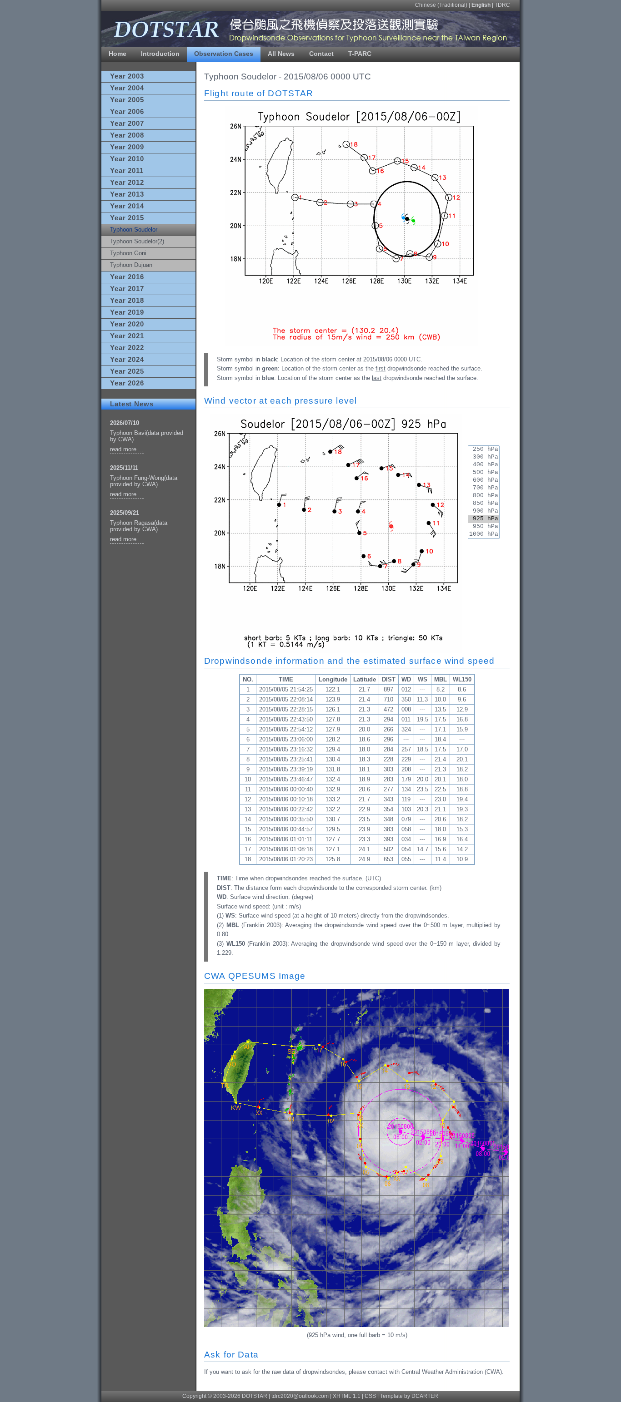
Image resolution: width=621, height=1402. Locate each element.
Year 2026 (127, 383)
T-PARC (359, 53)
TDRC (502, 5)
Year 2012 (127, 182)
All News (281, 53)
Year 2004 (127, 88)
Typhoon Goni (128, 253)
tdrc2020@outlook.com (300, 1396)
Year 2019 (127, 312)
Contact (321, 53)
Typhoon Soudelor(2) (137, 241)
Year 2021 (127, 336)
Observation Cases (223, 53)
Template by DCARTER (409, 1396)
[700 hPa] (483, 488)
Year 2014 (127, 206)
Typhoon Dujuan (131, 265)
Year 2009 (127, 147)
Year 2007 (127, 123)
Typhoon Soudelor (133, 229)
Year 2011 (127, 170)
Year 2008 (127, 135)
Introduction (160, 53)
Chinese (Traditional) (441, 5)
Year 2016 (127, 277)
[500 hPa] (483, 473)
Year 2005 (127, 100)
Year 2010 (127, 159)
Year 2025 (127, 371)
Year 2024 (127, 359)
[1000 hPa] (483, 534)
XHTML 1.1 (347, 1396)
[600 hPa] (483, 480)
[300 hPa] (483, 457)
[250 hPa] (483, 450)
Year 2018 (127, 300)
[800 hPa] (483, 496)
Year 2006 (127, 111)
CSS (370, 1396)
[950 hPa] (483, 527)
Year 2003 (127, 76)
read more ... (127, 449)
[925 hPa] (483, 519)
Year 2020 (127, 324)
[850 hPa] (483, 504)
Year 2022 (127, 347)
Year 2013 (127, 194)
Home (117, 53)
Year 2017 (127, 288)
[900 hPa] (483, 511)
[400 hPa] (483, 465)
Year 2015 (127, 218)
